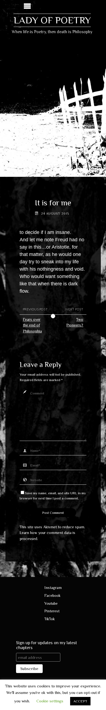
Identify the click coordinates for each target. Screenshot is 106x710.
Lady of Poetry (52, 20)
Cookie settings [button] (49, 701)
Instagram (53, 587)
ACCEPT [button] (80, 701)
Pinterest (52, 611)
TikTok (49, 619)
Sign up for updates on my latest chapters (46, 645)
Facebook (52, 595)
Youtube (51, 603)
